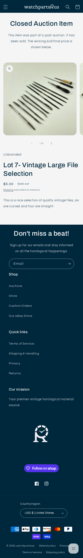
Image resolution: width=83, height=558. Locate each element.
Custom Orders (20, 305)
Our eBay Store (20, 316)
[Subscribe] (69, 264)
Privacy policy (68, 546)
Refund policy (47, 546)
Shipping (8, 190)
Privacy (14, 363)
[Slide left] (32, 143)
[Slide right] (51, 143)
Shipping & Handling (24, 353)
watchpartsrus (25, 545)
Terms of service (32, 552)
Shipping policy (55, 552)
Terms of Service (21, 343)
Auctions (15, 286)
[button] (5, 7)
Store (13, 295)
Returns (15, 373)
